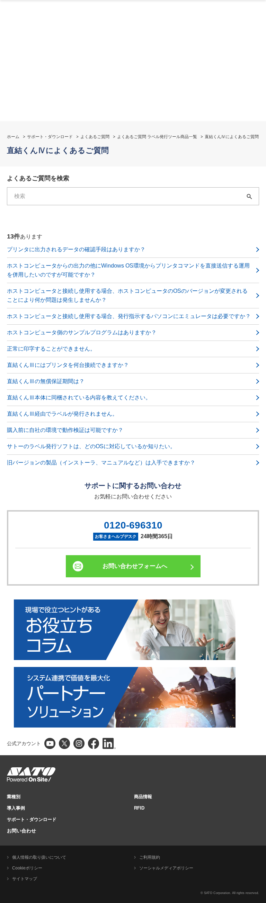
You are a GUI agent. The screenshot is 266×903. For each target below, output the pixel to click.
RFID (139, 808)
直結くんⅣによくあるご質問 (232, 136)
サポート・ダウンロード (50, 136)
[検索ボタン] (250, 196)
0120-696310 (133, 525)
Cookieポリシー (27, 868)
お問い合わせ (21, 830)
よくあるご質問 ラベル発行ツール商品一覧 (157, 136)
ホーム (13, 136)
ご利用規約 (149, 857)
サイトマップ (24, 878)
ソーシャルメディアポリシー (166, 868)
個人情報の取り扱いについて (39, 857)
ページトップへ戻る (257, 880)
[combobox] (124, 196)
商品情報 (143, 796)
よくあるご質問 (94, 136)
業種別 (13, 796)
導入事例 (16, 808)
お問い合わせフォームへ (135, 566)
